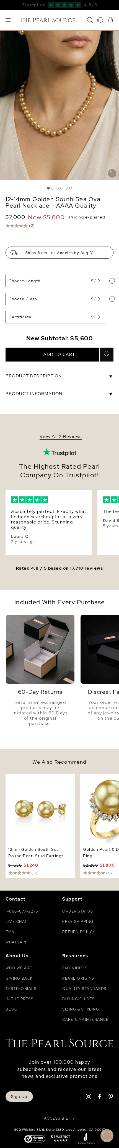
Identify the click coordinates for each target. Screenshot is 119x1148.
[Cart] (110, 20)
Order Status (77, 911)
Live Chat (16, 921)
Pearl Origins (78, 978)
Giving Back (19, 978)
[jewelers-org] (85, 1139)
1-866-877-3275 (22, 911)
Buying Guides (78, 999)
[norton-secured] (34, 1139)
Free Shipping (78, 921)
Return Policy (78, 932)
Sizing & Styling (80, 1009)
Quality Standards (84, 988)
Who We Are (19, 968)
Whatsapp (17, 942)
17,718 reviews (86, 568)
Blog (11, 1009)
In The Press (19, 999)
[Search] (90, 20)
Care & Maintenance (85, 1019)
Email (12, 932)
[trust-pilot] (60, 1139)
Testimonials (21, 988)
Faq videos (74, 968)
